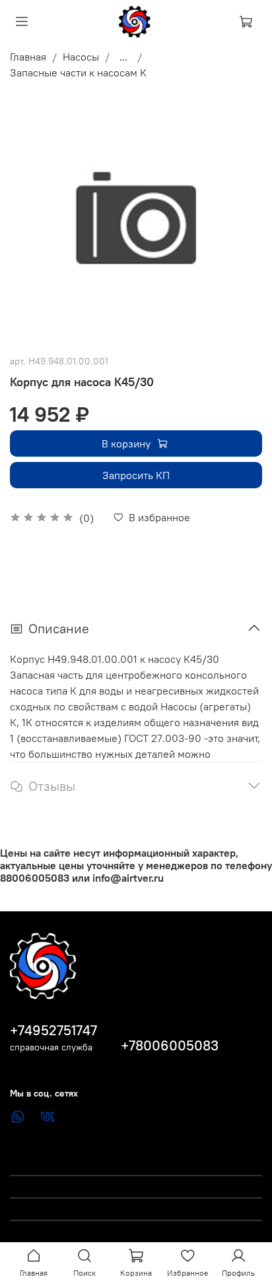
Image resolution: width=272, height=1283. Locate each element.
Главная (28, 56)
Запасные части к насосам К (78, 72)
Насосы (81, 56)
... (123, 57)
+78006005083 (170, 1045)
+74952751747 (53, 1030)
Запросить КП (136, 475)
